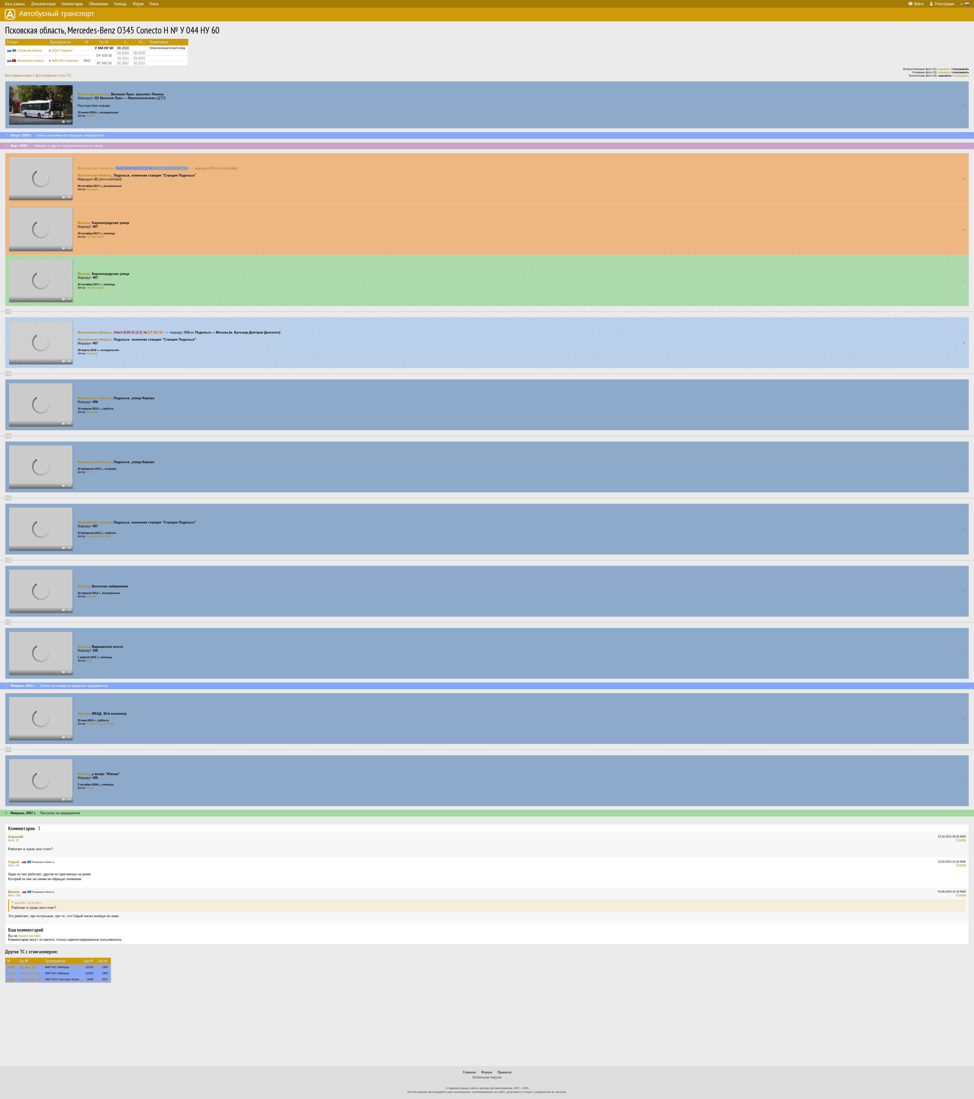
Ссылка (961, 839)
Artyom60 (15, 837)
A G (89, 472)
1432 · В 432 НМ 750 (170, 168)
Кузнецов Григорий (99, 536)
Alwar (90, 787)
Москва (84, 223)
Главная (469, 1072)
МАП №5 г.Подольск (65, 60)
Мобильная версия (487, 1077)
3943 (11, 967)
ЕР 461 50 (155, 332)
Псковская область (30, 50)
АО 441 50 (28, 967)
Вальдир (92, 189)
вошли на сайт (29, 936)
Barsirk (91, 115)
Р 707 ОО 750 (30, 979)
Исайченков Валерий (100, 723)
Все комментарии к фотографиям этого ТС (38, 75)
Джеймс (92, 596)
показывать (961, 75)
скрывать (944, 69)
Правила (504, 1072)
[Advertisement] (487, 1026)
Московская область (31, 60)
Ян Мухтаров (95, 236)
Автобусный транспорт (56, 14)
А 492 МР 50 (30, 973)
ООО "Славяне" (62, 50)
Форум (486, 1072)
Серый (13, 862)
